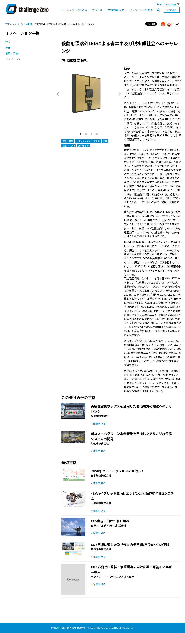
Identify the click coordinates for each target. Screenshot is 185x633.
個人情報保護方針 (76, 628)
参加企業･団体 (116, 10)
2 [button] (86, 134)
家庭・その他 (69, 145)
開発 (7, 47)
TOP (7, 24)
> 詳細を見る (98, 423)
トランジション (83, 141)
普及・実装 (11, 53)
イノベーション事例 (141, 10)
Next (120, 93)
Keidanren (106, 628)
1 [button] (80, 134)
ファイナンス (13, 59)
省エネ (97, 141)
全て (7, 41)
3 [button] (91, 134)
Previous (58, 93)
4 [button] (97, 134)
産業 (105, 141)
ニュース (97, 10)
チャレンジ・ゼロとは (74, 10)
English (171, 10)
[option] (88, 97)
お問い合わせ (58, 628)
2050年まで (83, 145)
